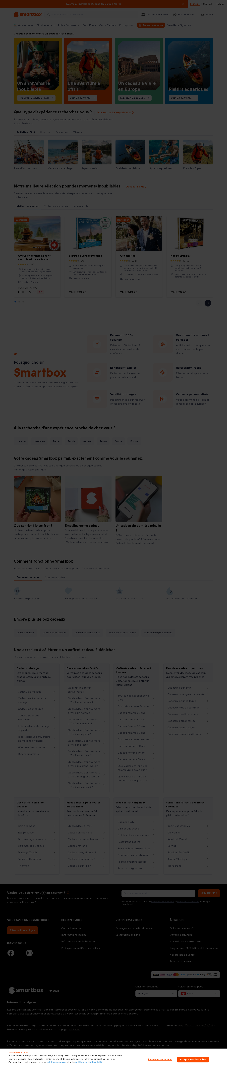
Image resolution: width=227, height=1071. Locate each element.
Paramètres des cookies (160, 1059)
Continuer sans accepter (18, 1052)
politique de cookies (56, 1062)
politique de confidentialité (88, 1062)
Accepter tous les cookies (193, 1059)
